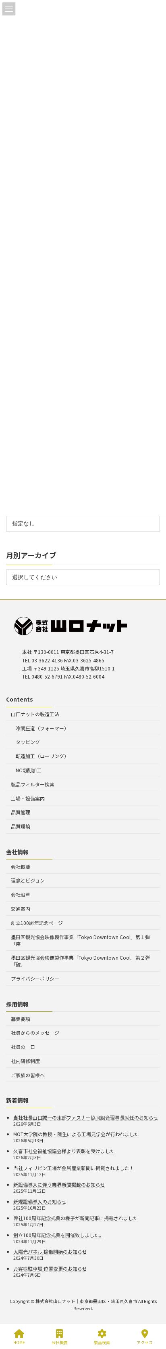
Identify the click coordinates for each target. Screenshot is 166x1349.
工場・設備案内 (28, 798)
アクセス (145, 1342)
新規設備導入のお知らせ (39, 1201)
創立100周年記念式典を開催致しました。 (58, 1234)
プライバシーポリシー (35, 978)
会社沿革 (20, 894)
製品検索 (102, 1342)
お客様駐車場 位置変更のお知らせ (50, 1268)
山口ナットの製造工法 (35, 713)
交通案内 (20, 908)
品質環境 (20, 826)
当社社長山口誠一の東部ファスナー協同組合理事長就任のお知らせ (85, 1117)
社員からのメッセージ (35, 1033)
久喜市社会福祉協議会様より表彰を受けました (64, 1150)
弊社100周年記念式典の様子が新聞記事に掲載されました (75, 1218)
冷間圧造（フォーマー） (42, 728)
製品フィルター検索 (32, 784)
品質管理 (20, 812)
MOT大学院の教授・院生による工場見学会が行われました (76, 1134)
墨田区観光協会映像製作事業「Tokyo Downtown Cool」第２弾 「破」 (80, 961)
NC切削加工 (29, 770)
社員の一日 (23, 1046)
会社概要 (20, 866)
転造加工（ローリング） (42, 756)
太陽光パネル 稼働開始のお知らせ (50, 1251)
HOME (19, 1342)
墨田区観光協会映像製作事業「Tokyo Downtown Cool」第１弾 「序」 (80, 940)
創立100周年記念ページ (37, 922)
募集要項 (20, 1018)
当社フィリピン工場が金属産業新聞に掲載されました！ (73, 1167)
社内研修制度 (25, 1060)
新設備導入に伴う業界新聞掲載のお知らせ (59, 1184)
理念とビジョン (28, 880)
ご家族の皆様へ (28, 1075)
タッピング (28, 742)
